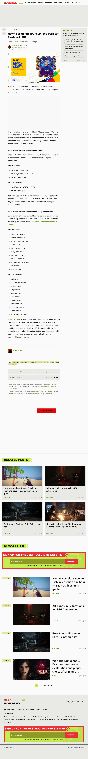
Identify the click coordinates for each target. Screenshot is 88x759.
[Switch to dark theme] (80, 2)
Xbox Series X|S (12, 364)
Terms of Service (47, 565)
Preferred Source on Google (42, 391)
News (40, 2)
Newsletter (30, 2)
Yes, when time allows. (72, 52)
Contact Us (20, 709)
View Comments (47, 410)
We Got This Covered (72, 717)
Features (58, 2)
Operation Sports (31, 719)
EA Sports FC (15, 362)
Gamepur (27, 717)
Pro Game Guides (9, 717)
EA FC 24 (15, 319)
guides (40, 362)
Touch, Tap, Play (54, 719)
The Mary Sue (43, 719)
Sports (52, 362)
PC (44, 362)
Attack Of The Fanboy (39, 717)
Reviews (48, 2)
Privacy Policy (59, 565)
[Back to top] (3, 448)
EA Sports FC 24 (24, 362)
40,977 (46, 685)
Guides (16, 30)
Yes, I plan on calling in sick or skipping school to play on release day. (74, 46)
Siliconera (60, 717)
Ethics (13, 709)
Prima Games (51, 717)
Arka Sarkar (15, 45)
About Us (7, 709)
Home (10, 30)
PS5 (48, 362)
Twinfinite (19, 717)
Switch (57, 362)
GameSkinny (20, 719)
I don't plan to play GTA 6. (73, 56)
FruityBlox (64, 719)
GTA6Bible (7, 722)
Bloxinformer (73, 719)
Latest (67, 2)
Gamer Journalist (9, 719)
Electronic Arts (33, 362)
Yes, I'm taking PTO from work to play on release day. (74, 40)
